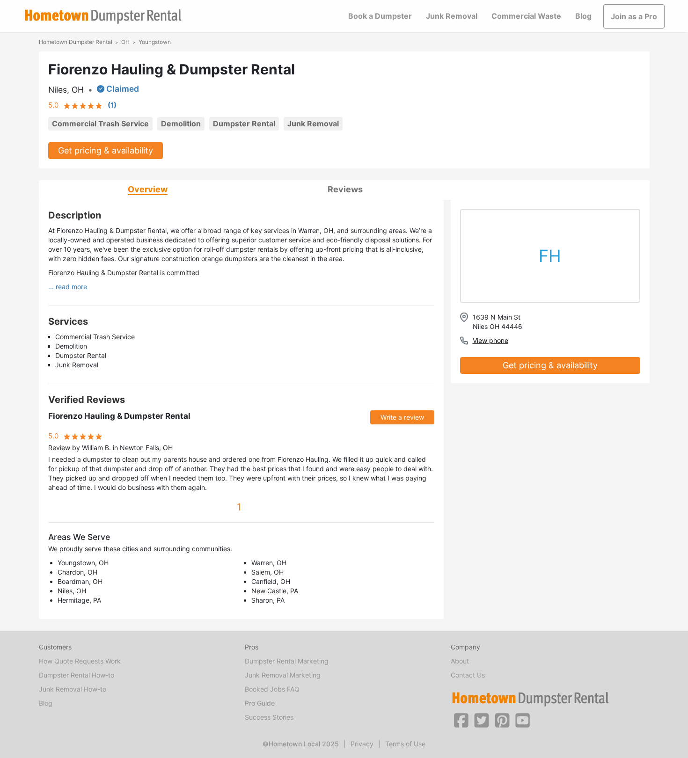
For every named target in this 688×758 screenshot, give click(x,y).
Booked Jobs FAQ (272, 689)
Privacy (362, 744)
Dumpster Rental (244, 123)
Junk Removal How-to (72, 689)
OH (125, 41)
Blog (583, 16)
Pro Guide (260, 703)
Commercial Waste (526, 16)
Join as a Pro (634, 16)
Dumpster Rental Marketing (287, 661)
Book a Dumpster (380, 16)
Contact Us (468, 675)
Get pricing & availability (105, 150)
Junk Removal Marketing (283, 675)
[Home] (103, 16)
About (460, 661)
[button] (461, 720)
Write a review (402, 417)
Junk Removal (451, 16)
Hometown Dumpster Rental (75, 41)
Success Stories (269, 717)
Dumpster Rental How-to (76, 675)
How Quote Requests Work (80, 661)
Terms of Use (405, 744)
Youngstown (155, 41)
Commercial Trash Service (100, 123)
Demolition (181, 123)
